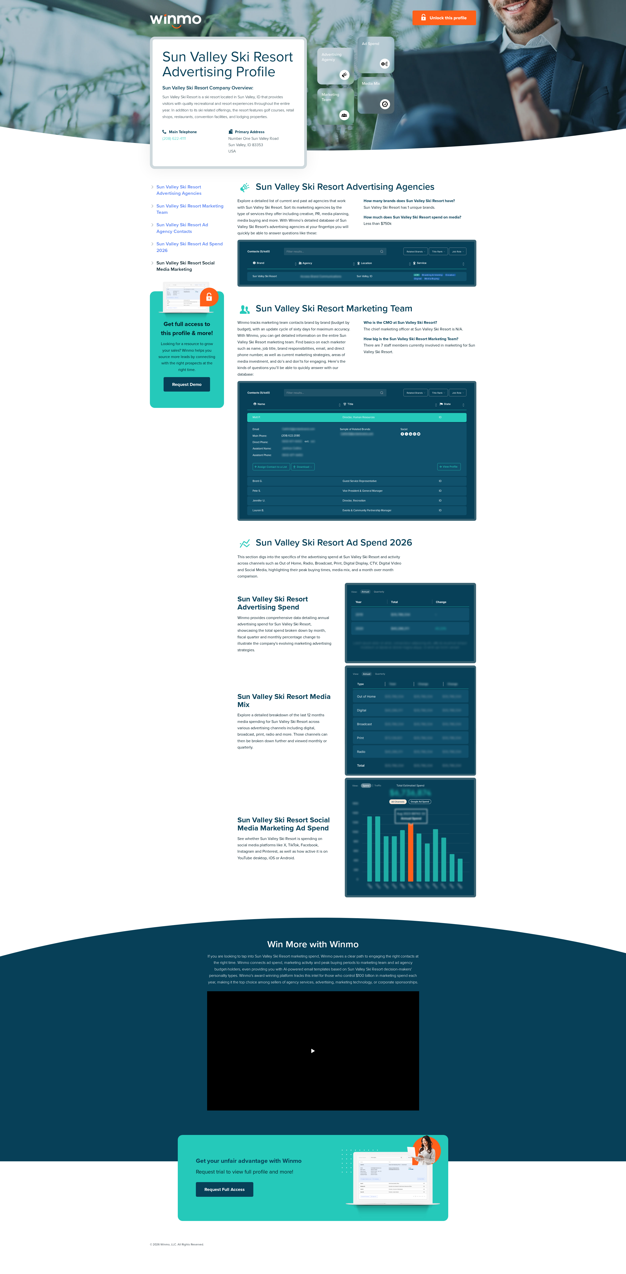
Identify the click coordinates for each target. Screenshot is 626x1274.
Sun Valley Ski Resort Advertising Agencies (178, 190)
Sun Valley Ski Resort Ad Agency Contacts (182, 228)
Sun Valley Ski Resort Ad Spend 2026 (189, 247)
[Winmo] (186, 21)
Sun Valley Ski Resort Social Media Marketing (185, 266)
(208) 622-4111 (174, 138)
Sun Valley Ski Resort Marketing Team (190, 209)
